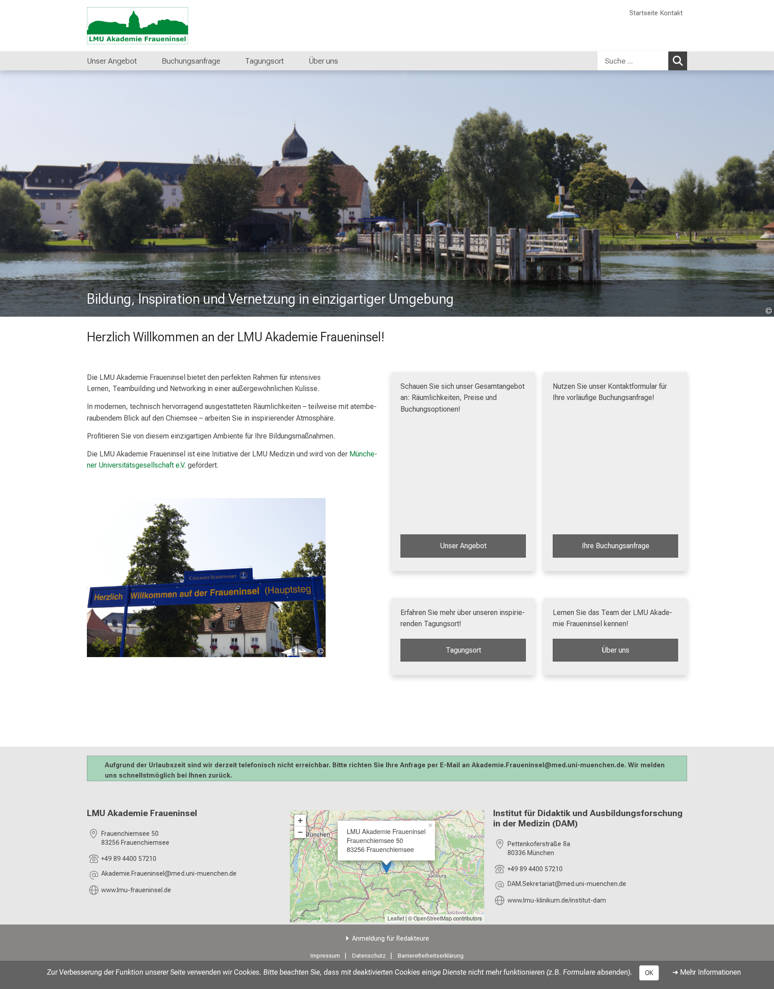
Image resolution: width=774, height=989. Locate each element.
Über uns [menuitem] (323, 60)
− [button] (300, 832)
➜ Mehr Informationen (706, 972)
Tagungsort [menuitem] (264, 60)
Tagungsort (463, 650)
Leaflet (395, 918)
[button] (168, 875)
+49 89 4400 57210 (128, 859)
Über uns (615, 650)
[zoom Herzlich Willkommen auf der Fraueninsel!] (206, 578)
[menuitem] (293, 60)
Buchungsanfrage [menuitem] (191, 60)
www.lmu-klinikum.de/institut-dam (556, 900)
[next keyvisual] (764, 193)
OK (649, 972)
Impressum (325, 955)
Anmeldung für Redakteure (390, 938)
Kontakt (671, 13)
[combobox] (642, 61)
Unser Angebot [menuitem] (112, 60)
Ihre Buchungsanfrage (615, 546)
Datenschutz (369, 955)
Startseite (643, 13)
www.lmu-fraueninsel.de (136, 890)
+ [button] (300, 820)
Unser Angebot (463, 546)
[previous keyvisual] (10, 193)
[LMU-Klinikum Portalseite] (140, 25)
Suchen (677, 61)
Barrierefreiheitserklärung (431, 955)
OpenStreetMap (432, 918)
